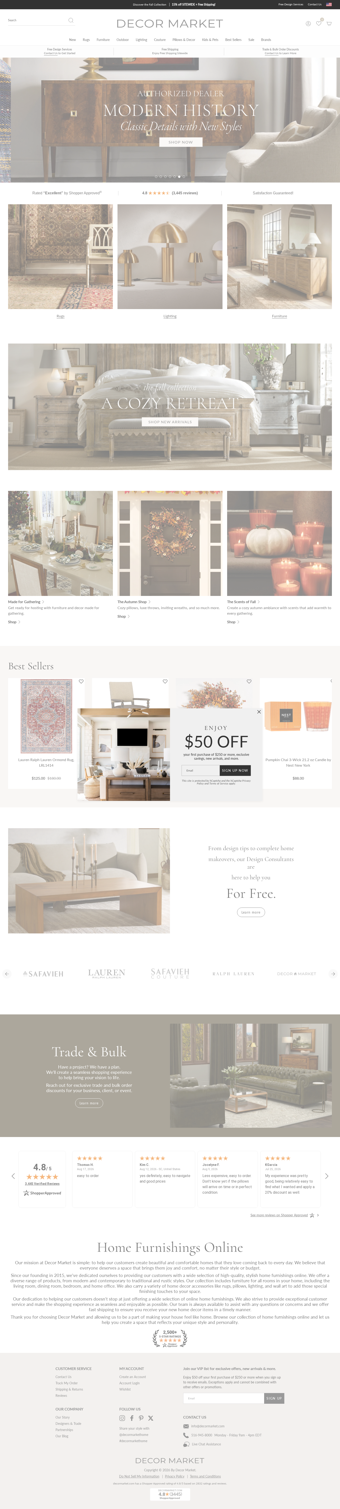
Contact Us (314, 4)
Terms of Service (218, 783)
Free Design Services (290, 4)
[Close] (259, 711)
